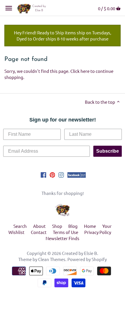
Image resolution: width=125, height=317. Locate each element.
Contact (39, 232)
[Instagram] (61, 174)
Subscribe (107, 151)
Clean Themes (51, 259)
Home (90, 226)
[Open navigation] (8, 8)
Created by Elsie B (79, 253)
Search (20, 226)
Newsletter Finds (62, 238)
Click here (80, 71)
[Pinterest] (52, 174)
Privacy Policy (97, 232)
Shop (57, 226)
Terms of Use (65, 232)
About (39, 226)
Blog (73, 226)
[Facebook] (43, 174)
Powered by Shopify (87, 259)
